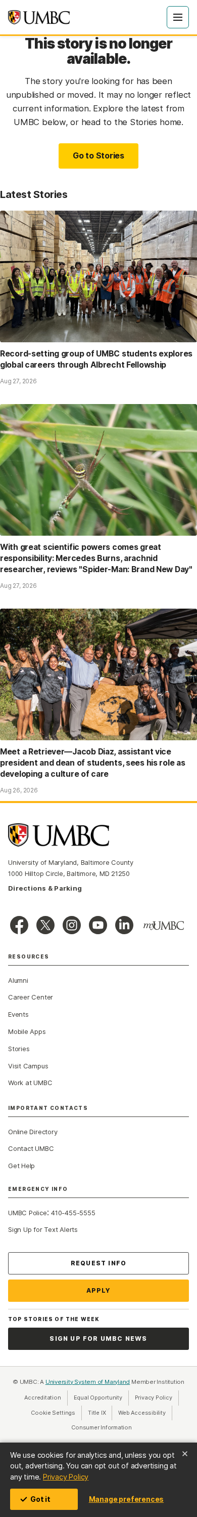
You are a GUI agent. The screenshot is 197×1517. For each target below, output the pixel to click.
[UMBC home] (39, 17)
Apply (98, 1290)
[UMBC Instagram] (72, 925)
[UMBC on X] (45, 925)
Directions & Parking (45, 888)
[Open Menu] (178, 17)
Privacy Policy (65, 1476)
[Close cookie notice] (185, 1454)
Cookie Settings (53, 1412)
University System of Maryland (87, 1381)
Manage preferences (126, 1499)
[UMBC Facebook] (19, 925)
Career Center (30, 997)
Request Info (98, 1263)
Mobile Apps (27, 1031)
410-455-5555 (73, 1213)
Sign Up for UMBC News (98, 1338)
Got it (40, 1499)
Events (18, 1014)
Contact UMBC (31, 1148)
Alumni (18, 980)
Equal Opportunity (101, 1397)
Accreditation (42, 1397)
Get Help (21, 1166)
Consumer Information (101, 1427)
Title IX (100, 1412)
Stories (18, 1049)
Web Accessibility (145, 1412)
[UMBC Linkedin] (124, 925)
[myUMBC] (163, 925)
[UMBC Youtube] (98, 925)
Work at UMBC (30, 1083)
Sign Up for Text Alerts (43, 1229)
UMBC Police (27, 1213)
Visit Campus (28, 1066)
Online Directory (32, 1132)
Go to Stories (98, 155)
